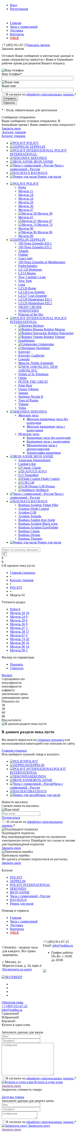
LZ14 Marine (27, 273)
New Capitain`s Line (32, 277)
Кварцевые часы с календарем (48, 441)
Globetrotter (46, 344)
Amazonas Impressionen (34, 460)
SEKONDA (39, 158)
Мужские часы (28, 434)
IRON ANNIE (43, 161)
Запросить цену (38, 1125)
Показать (16, 664)
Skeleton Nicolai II (30, 396)
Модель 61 (25, 217)
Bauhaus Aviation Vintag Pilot (38, 505)
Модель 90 (25, 228)
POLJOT (32, 143)
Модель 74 (44, 224)
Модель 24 (25, 198)
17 (27, 631)
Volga (22, 408)
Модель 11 (25, 191)
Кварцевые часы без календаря (49, 437)
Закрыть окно (11, 128)
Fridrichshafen (27, 266)
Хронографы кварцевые (44, 452)
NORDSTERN (28, 310)
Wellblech (42, 490)
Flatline (23, 254)
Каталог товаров (14, 132)
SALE (14, 38)
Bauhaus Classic (29, 531)
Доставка (16, 30)
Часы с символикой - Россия (37, 167)
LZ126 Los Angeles (31, 292)
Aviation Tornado (29, 516)
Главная (15, 23)
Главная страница (14, 750)
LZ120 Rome (27, 288)
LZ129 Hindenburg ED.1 (35, 299)
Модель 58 (44, 213)
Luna (21, 284)
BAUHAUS (39, 173)
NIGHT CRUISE (30, 307)
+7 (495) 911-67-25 (14, 1006)
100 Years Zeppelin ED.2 (35, 247)
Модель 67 (44, 221)
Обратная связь (12, 1002)
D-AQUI (41, 471)
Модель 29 (25, 202)
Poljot (22, 187)
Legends (24, 359)
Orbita (22, 378)
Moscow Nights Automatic (36, 363)
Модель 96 (44, 232)
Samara (23, 393)
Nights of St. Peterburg (33, 374)
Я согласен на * (41, 1078)
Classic (36, 467)
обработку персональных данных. (50, 94)
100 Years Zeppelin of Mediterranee (41, 262)
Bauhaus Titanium (30, 538)
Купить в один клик (48, 1082)
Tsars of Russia (28, 400)
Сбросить (17, 668)
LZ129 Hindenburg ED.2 (35, 303)
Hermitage (43, 348)
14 (27, 646)
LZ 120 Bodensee (30, 269)
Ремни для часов (49, 176)
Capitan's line (27, 464)
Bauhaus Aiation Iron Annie (36, 520)
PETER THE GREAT (33, 381)
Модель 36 (25, 206)
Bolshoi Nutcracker (61, 333)
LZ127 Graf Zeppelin (32, 295)
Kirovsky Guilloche (31, 355)
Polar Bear (25, 385)
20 (27, 639)
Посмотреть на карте (17, 969)
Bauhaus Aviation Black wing (38, 523)
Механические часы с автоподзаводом (42, 447)
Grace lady (25, 258)
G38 (31, 482)
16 (27, 613)
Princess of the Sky (30, 314)
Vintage (23, 404)
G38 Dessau (47, 486)
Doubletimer (26, 340)
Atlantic (23, 251)
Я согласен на (41, 94)
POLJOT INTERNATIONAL (30, 885)
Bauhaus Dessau (29, 535)
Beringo (38, 325)
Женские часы (28, 415)
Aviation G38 (27, 512)
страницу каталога (50, 739)
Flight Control (50, 479)
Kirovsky (24, 352)
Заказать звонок (38, 45)
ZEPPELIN (37, 146)
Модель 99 (25, 236)
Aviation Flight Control (33, 508)
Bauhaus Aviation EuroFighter (38, 527)
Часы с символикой (24, 26)
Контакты (17, 34)
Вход (13, 5)
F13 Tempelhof (28, 475)
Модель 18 (25, 195)
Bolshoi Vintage (54, 337)
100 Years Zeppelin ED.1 (35, 243)
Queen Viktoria (28, 389)
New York (25, 281)
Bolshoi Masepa (54, 329)
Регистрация (19, 9)
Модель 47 (25, 210)
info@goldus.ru (62, 945)
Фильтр (7, 675)
